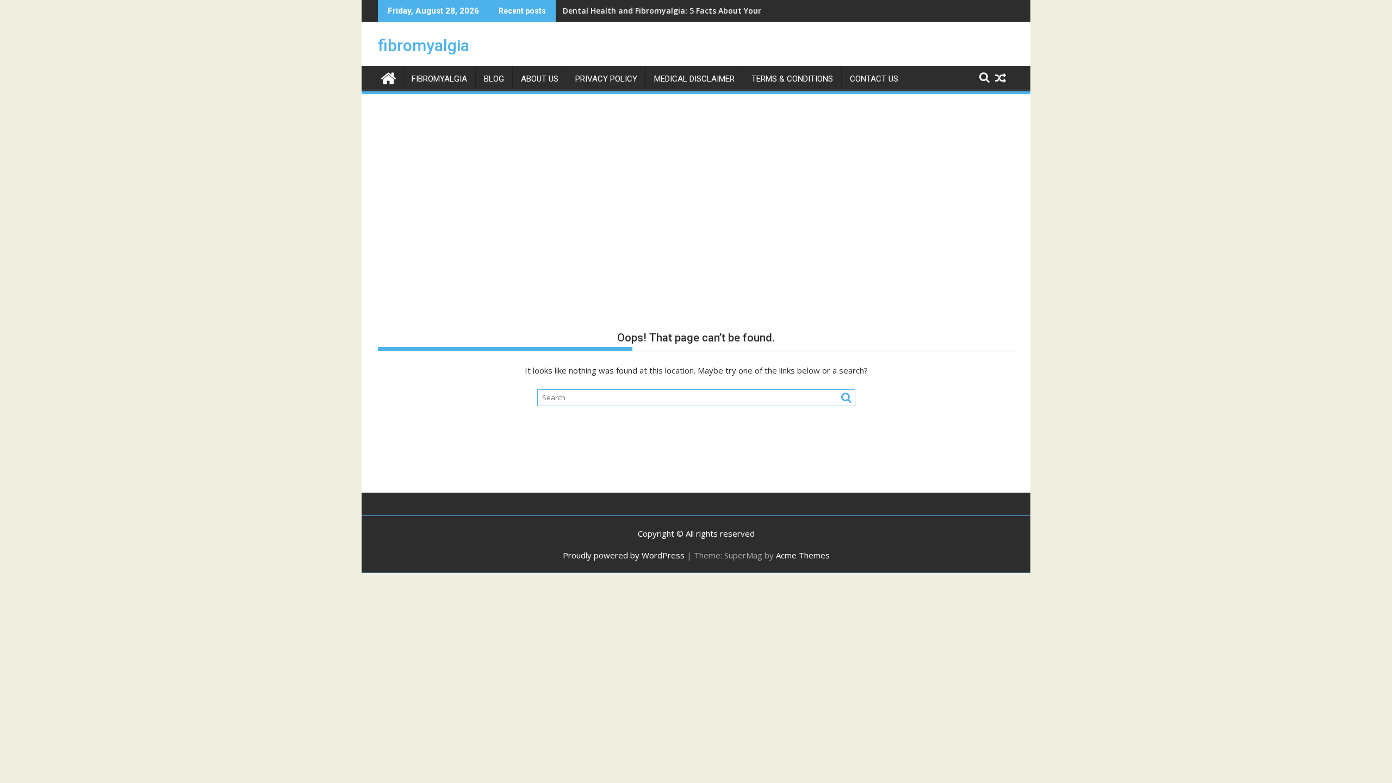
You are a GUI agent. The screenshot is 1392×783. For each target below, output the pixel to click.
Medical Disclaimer (694, 79)
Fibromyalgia (439, 79)
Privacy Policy (606, 79)
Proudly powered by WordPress (624, 555)
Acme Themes (803, 555)
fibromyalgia (423, 45)
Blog (494, 79)
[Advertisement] (696, 177)
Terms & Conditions (792, 79)
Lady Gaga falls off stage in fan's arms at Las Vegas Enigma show (688, 10)
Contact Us (874, 79)
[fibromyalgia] (388, 77)
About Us (539, 79)
